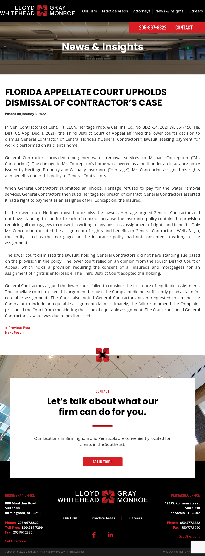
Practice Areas (115, 11)
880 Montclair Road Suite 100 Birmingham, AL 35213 (22, 508)
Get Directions (15, 541)
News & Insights (170, 11)
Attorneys (142, 11)
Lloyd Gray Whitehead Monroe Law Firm (48, 551)
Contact (184, 27)
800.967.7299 (32, 527)
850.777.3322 (190, 522)
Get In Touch (102, 461)
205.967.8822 (28, 522)
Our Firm (89, 11)
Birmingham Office (20, 495)
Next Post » (15, 332)
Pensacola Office (185, 495)
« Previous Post (17, 327)
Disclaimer (78, 551)
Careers (196, 11)
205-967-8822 (153, 27)
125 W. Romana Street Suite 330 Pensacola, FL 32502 (182, 508)
